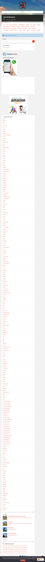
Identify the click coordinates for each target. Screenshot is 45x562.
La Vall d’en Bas (5, 288)
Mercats (16, 30)
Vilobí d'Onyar (5, 508)
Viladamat (4, 484)
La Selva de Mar (5, 285)
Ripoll (4, 386)
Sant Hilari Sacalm (6, 415)
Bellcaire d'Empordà (6, 147)
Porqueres (4, 370)
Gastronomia (5, 30)
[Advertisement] (18, 85)
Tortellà (4, 464)
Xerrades (38, 30)
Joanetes (4, 269)
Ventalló (4, 473)
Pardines (4, 354)
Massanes (4, 319)
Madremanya (5, 316)
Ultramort (4, 471)
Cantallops (4, 187)
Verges (4, 475)
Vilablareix (4, 482)
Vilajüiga (4, 491)
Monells (4, 328)
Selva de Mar (5, 450)
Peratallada (4, 363)
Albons (4, 122)
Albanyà (4, 120)
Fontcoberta (5, 241)
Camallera (4, 174)
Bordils (4, 158)
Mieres (4, 323)
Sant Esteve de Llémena (7, 404)
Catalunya (4, 200)
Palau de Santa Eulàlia (6, 346)
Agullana (4, 118)
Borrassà (4, 160)
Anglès (4, 129)
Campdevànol (5, 178)
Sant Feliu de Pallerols (6, 412)
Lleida (4, 305)
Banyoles (4, 136)
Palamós (4, 345)
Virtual (28, 30)
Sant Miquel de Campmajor (7, 435)
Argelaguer (4, 133)
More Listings (5, 539)
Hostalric (4, 265)
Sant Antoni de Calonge (6, 401)
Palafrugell (4, 343)
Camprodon (5, 183)
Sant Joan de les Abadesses (7, 419)
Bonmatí (4, 156)
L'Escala (4, 272)
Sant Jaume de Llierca (6, 417)
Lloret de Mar (5, 310)
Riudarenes (4, 388)
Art (31, 24)
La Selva (28, 517)
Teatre (24, 30)
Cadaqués (4, 167)
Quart (4, 375)
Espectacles (32, 26)
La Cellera (4, 279)
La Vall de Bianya (5, 290)
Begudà (4, 144)
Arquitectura (15, 517)
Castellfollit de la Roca (6, 196)
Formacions (33, 28)
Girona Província (5, 256)
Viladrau (4, 488)
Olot (3, 337)
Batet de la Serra (5, 142)
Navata (4, 336)
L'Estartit (4, 274)
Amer (3, 127)
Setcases (4, 453)
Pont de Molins (5, 368)
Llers (3, 307)
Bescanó (4, 151)
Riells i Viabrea (5, 384)
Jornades (11, 30)
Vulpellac (4, 509)
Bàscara (4, 140)
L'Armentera (5, 270)
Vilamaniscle (5, 499)
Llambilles (4, 299)
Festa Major (20, 28)
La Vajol (4, 287)
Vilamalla (4, 497)
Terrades (4, 461)
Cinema (34, 24)
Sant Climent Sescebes (6, 403)
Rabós (4, 379)
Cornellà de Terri (5, 212)
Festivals (25, 28)
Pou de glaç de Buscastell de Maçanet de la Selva (17, 516)
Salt (3, 399)
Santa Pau (4, 446)
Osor (3, 341)
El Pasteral (4, 225)
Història (25, 517)
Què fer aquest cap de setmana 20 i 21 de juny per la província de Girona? (15, 551)
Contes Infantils (6, 26)
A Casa (7, 24)
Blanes (4, 153)
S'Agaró (4, 397)
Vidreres (4, 477)
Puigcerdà (4, 374)
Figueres (4, 236)
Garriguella (4, 252)
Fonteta (4, 243)
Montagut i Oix (5, 332)
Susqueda (4, 459)
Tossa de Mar (5, 466)
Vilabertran (4, 480)
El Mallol (4, 223)
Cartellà (4, 191)
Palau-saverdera (5, 348)
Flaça (3, 238)
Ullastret (4, 470)
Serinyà (4, 451)
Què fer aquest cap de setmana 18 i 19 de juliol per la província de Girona (15, 545)
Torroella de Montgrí (6, 462)
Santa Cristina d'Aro (6, 444)
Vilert (3, 506)
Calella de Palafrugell (6, 171)
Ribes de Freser (5, 383)
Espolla (4, 234)
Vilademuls (4, 486)
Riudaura (4, 390)
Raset (4, 381)
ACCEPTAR (23, 560)
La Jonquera (5, 281)
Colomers (4, 209)
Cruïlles (4, 218)
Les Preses (4, 294)
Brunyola (4, 163)
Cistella (4, 205)
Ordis (4, 339)
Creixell (4, 214)
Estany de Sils (10, 521)
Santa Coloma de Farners (7, 442)
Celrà (3, 201)
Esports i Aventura (20, 517)
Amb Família (11, 517)
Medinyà (4, 321)
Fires (29, 28)
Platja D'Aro (4, 366)
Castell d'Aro (5, 194)
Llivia (3, 308)
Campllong (4, 182)
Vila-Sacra (4, 479)
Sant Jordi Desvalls (6, 424)
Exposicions (14, 28)
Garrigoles (4, 250)
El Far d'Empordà (5, 221)
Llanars (4, 301)
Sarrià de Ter (5, 448)
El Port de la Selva (6, 227)
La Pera (4, 283)
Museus (20, 30)
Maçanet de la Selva (6, 314)
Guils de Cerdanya (6, 261)
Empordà (4, 229)
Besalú (4, 149)
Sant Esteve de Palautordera (7, 406)
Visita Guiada (33, 30)
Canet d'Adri (5, 185)
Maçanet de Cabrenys (6, 312)
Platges (14, 529)
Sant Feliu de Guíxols (6, 410)
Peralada (4, 361)
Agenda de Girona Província (10, 19)
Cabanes (4, 165)
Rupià (4, 395)
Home (4, 19)
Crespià (4, 216)
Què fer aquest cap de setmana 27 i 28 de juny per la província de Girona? (15, 549)
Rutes (31, 517)
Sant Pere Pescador (6, 441)
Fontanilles (4, 240)
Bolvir (4, 154)
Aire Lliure (10, 523)
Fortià (4, 249)
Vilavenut (4, 504)
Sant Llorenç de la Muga (6, 428)
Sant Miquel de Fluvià (6, 437)
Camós (4, 176)
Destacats (18, 26)
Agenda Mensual (22, 24)
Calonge (4, 173)
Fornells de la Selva (6, 247)
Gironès (4, 258)
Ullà (3, 468)
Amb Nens (27, 24)
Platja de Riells (10, 527)
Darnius (4, 220)
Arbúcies (4, 131)
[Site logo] (22, 5)
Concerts (38, 24)
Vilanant (4, 500)
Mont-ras (4, 330)
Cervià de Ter (5, 203)
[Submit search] (33, 41)
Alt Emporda (5, 125)
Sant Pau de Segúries (6, 439)
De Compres (13, 26)
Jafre (3, 267)
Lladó (3, 296)
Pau (3, 357)
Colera (4, 207)
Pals (3, 352)
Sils (3, 455)
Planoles (4, 365)
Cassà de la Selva (5, 192)
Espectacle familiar (25, 26)
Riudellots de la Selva (6, 392)
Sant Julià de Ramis (6, 426)
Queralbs (4, 377)
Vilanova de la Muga (6, 502)
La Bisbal (4, 276)
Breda (4, 162)
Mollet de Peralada (6, 325)
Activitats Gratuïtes (13, 24)
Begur (4, 145)
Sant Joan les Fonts (6, 422)
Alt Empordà (11, 529)
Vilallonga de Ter (5, 493)
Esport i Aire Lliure (7, 28)
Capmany (4, 189)
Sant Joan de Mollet (6, 421)
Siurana (4, 457)
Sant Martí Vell (5, 433)
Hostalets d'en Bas (6, 263)
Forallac (4, 245)
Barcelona (4, 138)
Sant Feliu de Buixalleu (6, 408)
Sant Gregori (5, 413)
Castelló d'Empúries (6, 198)
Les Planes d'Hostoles (6, 292)
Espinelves (4, 232)
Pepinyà (4, 359)
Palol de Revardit (5, 350)
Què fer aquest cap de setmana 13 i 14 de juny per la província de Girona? (15, 552)
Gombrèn (4, 259)
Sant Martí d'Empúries (6, 430)
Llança (4, 303)
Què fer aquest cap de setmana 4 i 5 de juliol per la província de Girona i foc (15, 547)
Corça (4, 211)
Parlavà (4, 355)
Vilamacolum (5, 495)
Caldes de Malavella (6, 169)
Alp (3, 124)
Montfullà (4, 334)
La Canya (4, 278)
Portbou (4, 372)
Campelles (4, 180)
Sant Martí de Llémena (6, 432)
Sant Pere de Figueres (12, 533)
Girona (4, 254)
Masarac (4, 317)
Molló (3, 326)
